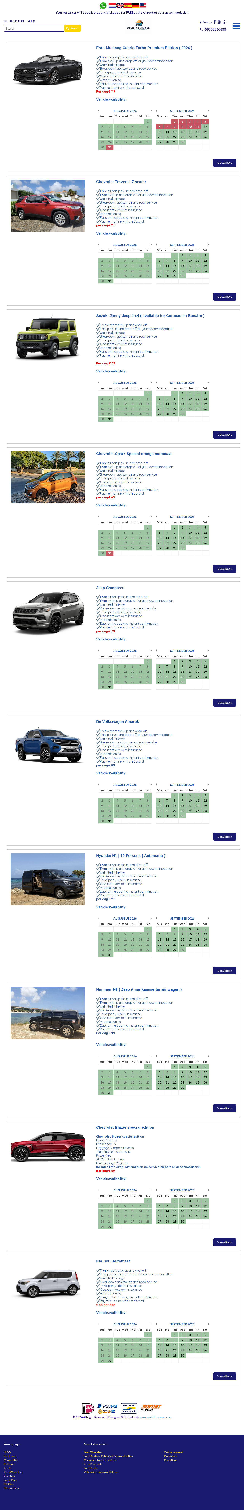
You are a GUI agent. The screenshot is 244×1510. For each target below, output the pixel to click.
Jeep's (7, 1468)
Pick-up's (9, 1464)
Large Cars (10, 1480)
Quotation (170, 1456)
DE (17, 21)
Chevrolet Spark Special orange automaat (134, 454)
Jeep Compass (109, 588)
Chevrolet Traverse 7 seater (121, 182)
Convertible (11, 1460)
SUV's (7, 1452)
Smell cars (10, 1456)
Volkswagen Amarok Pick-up (101, 1472)
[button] (236, 25)
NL (5, 21)
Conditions (170, 1460)
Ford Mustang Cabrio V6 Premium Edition (108, 1456)
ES (22, 21)
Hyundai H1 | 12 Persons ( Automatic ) (130, 856)
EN (11, 21)
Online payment (173, 1452)
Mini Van (9, 1484)
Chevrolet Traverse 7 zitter (100, 1460)
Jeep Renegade (93, 1464)
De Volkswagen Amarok (117, 721)
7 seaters (9, 1476)
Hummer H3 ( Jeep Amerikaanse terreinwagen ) (139, 989)
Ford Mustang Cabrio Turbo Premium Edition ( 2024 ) (144, 48)
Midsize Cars (11, 1488)
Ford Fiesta (90, 1468)
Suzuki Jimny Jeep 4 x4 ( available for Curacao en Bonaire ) (150, 316)
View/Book (224, 162)
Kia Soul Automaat (113, 1261)
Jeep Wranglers (13, 1472)
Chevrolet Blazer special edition (125, 1127)
